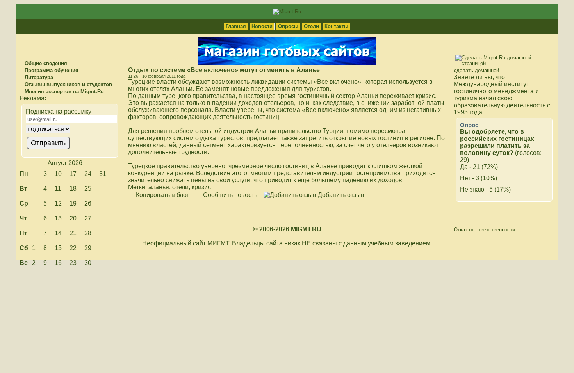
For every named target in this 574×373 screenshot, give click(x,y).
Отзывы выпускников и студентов (67, 84)
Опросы (288, 26)
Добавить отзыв (340, 195)
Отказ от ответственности (484, 230)
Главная (236, 26)
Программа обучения (50, 70)
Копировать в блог (161, 195)
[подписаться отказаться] (69, 129)
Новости (262, 26)
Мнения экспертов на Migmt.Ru (63, 91)
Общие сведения (45, 63)
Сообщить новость (229, 195)
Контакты (336, 26)
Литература (38, 77)
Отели (311, 26)
